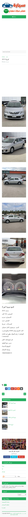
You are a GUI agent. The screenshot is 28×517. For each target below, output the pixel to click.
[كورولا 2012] (5, 426)
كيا (5, 385)
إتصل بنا (3, 507)
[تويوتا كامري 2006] (5, 419)
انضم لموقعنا (14, 444)
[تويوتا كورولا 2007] (5, 405)
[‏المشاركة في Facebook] (6, 388)
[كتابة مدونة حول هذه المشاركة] (18, 388)
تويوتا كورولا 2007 (12, 403)
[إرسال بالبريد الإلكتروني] (21, 388)
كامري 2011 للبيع (11, 410)
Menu (14, 16)
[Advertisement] (14, 34)
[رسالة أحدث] (25, 394)
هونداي (3, 471)
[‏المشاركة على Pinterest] (15, 388)
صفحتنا (7, 456)
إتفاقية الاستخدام (5, 505)
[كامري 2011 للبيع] (5, 412)
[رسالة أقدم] (3, 394)
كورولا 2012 (10, 424)
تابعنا (15, 456)
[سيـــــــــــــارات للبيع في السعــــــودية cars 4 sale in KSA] (14, 7)
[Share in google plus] (12, 388)
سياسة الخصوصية (5, 502)
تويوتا (3, 466)
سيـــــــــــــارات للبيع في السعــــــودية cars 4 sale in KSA (18, 514)
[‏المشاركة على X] (9, 388)
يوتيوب (22, 456)
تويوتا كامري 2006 (12, 417)
